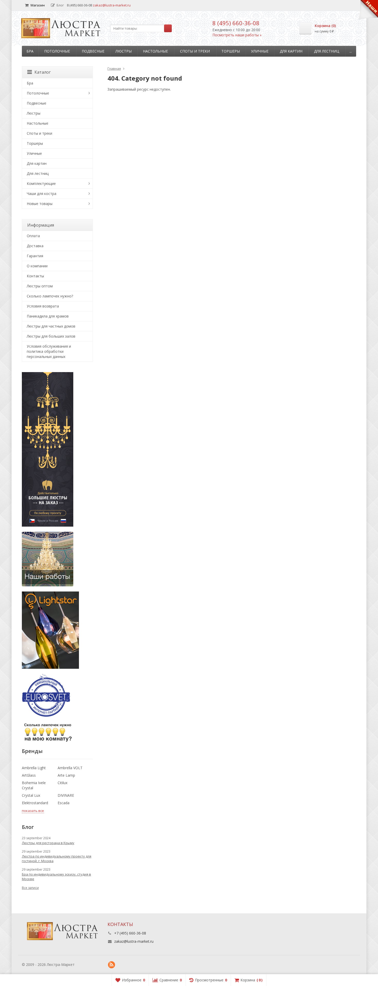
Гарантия (35, 255)
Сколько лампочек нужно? (50, 296)
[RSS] (111, 965)
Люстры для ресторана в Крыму (48, 843)
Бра (29, 51)
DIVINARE (66, 795)
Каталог (42, 72)
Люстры (123, 51)
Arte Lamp (66, 775)
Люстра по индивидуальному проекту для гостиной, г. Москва (56, 858)
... (350, 51)
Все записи (30, 888)
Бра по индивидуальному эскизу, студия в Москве (56, 876)
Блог (60, 5)
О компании (37, 265)
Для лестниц (326, 51)
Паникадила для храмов (48, 316)
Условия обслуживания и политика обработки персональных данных (49, 351)
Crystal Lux (31, 795)
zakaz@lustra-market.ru (112, 5)
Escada (63, 802)
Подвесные (93, 51)
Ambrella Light (34, 767)
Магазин (38, 5)
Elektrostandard (35, 802)
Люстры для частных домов (51, 326)
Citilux (62, 782)
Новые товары (39, 203)
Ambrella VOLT (70, 767)
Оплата (33, 235)
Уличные (259, 51)
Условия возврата (43, 306)
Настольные (155, 51)
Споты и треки (195, 51)
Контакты (35, 275)
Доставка (35, 245)
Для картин (291, 51)
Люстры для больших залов (51, 336)
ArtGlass (29, 775)
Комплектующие (41, 183)
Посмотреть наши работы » (237, 34)
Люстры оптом (40, 286)
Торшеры (230, 51)
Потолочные (57, 51)
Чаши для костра (41, 193)
